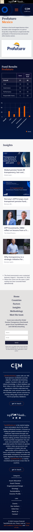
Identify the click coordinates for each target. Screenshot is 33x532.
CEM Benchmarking (10, 376)
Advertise (15, 509)
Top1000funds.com (10, 425)
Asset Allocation (15, 481)
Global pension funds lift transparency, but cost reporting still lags (14, 171)
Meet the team (16, 315)
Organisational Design (15, 486)
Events (15, 504)
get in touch (16, 403)
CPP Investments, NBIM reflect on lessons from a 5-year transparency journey (15, 229)
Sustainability (15, 491)
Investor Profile (15, 494)
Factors (16, 304)
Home (16, 296)
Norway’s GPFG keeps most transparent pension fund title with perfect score (16, 200)
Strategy (15, 488)
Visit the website (16, 52)
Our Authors (15, 506)
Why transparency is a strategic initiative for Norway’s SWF (14, 258)
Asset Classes (15, 483)
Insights (16, 307)
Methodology (16, 311)
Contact (15, 514)
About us (15, 511)
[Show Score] (28, 131)
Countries (16, 300)
